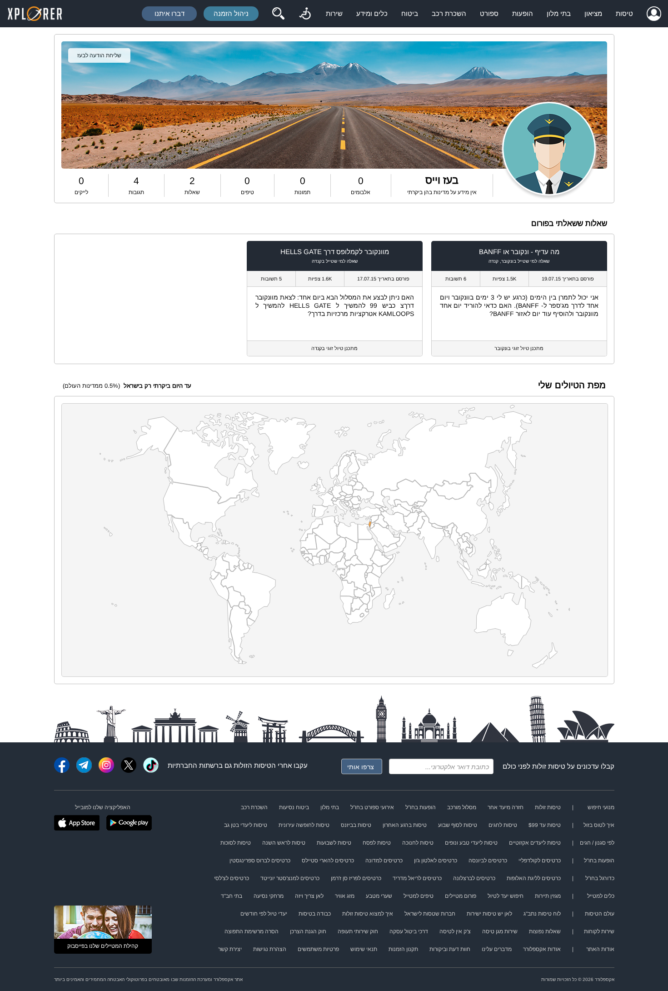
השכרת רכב (449, 13)
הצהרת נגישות (269, 949)
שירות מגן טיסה (500, 931)
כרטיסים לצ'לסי (231, 878)
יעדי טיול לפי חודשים (263, 914)
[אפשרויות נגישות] (305, 13)
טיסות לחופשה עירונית (304, 825)
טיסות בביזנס (356, 825)
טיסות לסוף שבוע (457, 825)
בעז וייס (442, 180)
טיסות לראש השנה (283, 843)
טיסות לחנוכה (418, 843)
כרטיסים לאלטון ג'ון (435, 860)
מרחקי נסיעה (269, 896)
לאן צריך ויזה (309, 896)
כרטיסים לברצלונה (474, 878)
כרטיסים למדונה (384, 860)
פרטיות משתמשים (318, 949)
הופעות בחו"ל (420, 807)
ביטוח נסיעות (294, 807)
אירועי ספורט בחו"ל (372, 807)
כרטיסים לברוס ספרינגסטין (259, 860)
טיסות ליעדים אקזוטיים (535, 843)
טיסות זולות (548, 766)
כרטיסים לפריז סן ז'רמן (356, 878)
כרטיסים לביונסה (488, 860)
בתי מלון (559, 13)
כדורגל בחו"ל (599, 878)
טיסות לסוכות (235, 843)
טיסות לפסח (377, 843)
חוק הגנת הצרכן (308, 931)
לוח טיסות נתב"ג (542, 914)
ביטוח (409, 13)
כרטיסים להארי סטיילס (328, 860)
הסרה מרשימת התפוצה (251, 931)
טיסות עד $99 (544, 825)
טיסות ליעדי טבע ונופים (471, 843)
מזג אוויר (344, 896)
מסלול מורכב (461, 807)
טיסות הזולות (252, 765)
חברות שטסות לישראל (429, 914)
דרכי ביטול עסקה (408, 931)
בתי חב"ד (231, 896)
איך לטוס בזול (598, 825)
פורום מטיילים (460, 896)
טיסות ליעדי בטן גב (245, 825)
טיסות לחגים (503, 825)
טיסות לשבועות (334, 843)
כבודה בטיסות (315, 914)
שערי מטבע (379, 896)
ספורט (489, 13)
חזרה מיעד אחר (505, 807)
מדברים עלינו (497, 949)
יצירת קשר (230, 949)
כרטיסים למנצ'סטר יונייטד (289, 878)
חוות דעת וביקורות (449, 949)
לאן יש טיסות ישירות (489, 914)
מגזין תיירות (548, 896)
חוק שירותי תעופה (358, 931)
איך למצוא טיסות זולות (367, 914)
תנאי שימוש (363, 949)
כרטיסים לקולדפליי (539, 860)
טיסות (624, 13)
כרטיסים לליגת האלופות (534, 878)
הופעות (522, 13)
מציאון (593, 13)
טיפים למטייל (419, 896)
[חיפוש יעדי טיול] (278, 13)
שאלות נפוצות (545, 931)
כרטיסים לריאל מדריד (417, 878)
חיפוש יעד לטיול (505, 896)
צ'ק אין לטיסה (455, 931)
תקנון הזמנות (403, 949)
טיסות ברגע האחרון (405, 825)
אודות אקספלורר (542, 949)
